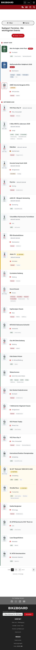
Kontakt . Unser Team (18, 625)
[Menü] (34, 2)
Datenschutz (18, 640)
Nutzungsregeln (18, 643)
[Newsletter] (24, 601)
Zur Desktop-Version (18, 598)
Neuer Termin (19, 35)
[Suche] (34, 7)
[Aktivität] (26, 7)
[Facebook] (12, 601)
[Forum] (22, 7)
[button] (30, 7)
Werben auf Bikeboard (18, 629)
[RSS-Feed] (20, 601)
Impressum (18, 632)
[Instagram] (16, 601)
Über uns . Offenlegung (18, 622)
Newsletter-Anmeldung (9, 611)
